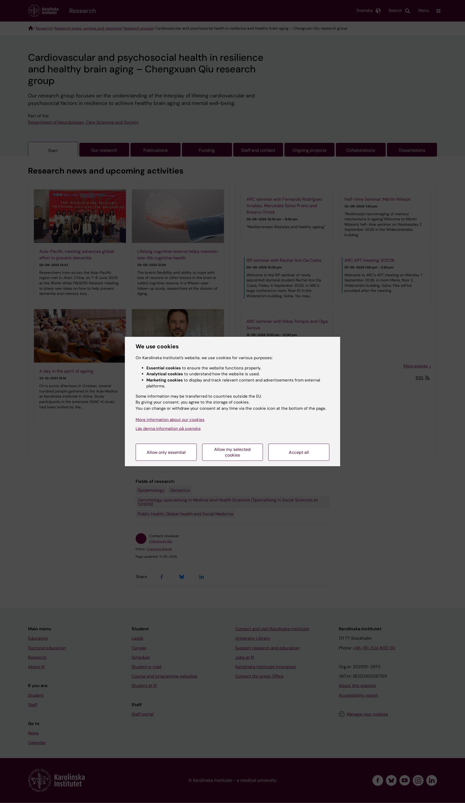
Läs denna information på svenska (168, 428)
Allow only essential (166, 452)
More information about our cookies (170, 419)
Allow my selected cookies (232, 452)
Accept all (299, 452)
